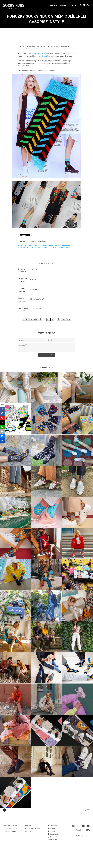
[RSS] (45, 241)
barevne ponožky (41, 245)
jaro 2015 (52, 247)
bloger (58, 245)
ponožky (21, 250)
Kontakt (28, 831)
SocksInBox (41, 53)
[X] (2, 422)
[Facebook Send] (2, 413)
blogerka (66, 245)
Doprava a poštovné (10, 826)
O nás (63, 6)
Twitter (52, 828)
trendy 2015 (41, 250)
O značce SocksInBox (32, 828)
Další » (66, 319)
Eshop (52, 6)
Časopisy (21, 247)
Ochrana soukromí (9, 831)
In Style (30, 247)
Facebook (53, 826)
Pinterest (53, 831)
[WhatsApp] (2, 427)
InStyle (38, 247)
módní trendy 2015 (65, 247)
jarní (45, 247)
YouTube (53, 840)
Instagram (54, 834)
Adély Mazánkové (45, 56)
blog (51, 245)
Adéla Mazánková (25, 245)
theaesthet (31, 250)
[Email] (2, 431)
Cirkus (72, 53)
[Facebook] (2, 409)
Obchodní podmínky (10, 828)
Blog (74, 6)
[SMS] (2, 436)
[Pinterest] (2, 418)
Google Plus (54, 837)
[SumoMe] (2, 440)
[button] (15, 387)
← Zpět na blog (46, 367)
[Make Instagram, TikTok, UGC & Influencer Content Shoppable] (87, 810)
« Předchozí (30, 319)
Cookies (28, 826)
